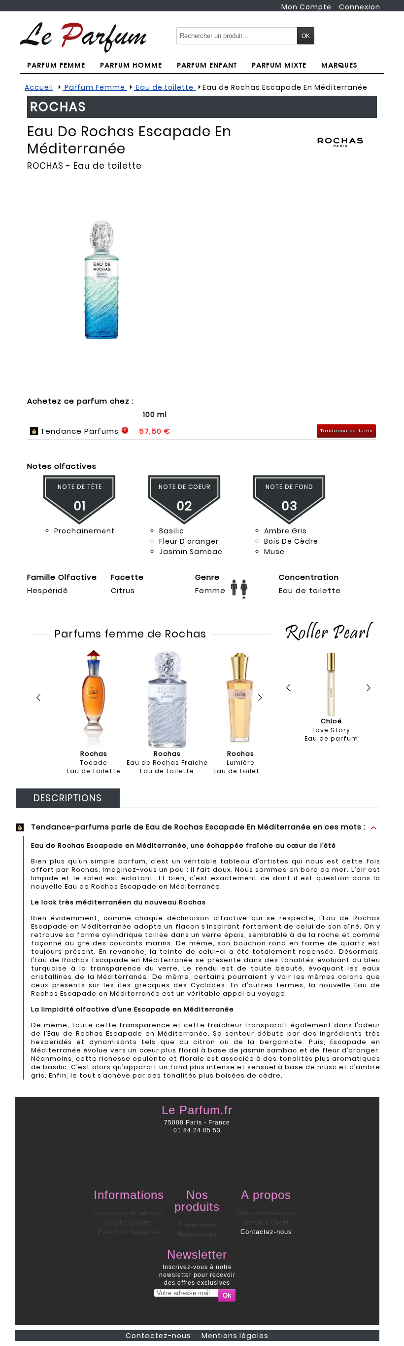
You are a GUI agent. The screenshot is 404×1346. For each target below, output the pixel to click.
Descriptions (68, 798)
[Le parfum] (83, 37)
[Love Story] (331, 684)
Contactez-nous (266, 1231)
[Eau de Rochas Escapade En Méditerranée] (101, 279)
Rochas (45, 166)
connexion (359, 7)
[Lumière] (240, 699)
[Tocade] (93, 699)
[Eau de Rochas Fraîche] (167, 699)
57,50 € (154, 431)
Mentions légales (235, 1336)
